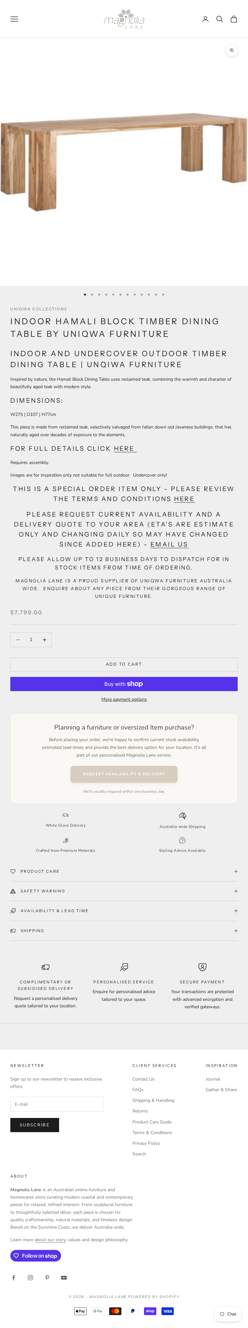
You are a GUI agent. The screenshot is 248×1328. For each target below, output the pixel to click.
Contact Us (143, 1079)
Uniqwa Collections (38, 309)
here (125, 448)
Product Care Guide (151, 1122)
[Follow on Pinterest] (47, 1277)
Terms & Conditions (152, 1133)
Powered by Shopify (154, 1296)
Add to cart (124, 664)
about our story (50, 1240)
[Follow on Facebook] (13, 1277)
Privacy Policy (146, 1143)
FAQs (138, 1090)
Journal (213, 1079)
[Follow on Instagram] (30, 1277)
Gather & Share (221, 1090)
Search (139, 1154)
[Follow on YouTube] (64, 1277)
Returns (140, 1111)
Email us (169, 544)
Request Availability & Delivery (124, 774)
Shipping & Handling (153, 1100)
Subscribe (35, 1125)
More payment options (124, 699)
